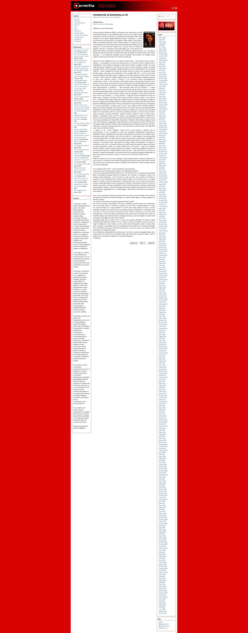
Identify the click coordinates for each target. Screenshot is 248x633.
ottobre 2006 (162, 521)
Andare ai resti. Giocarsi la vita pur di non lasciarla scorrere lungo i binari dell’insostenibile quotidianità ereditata (81, 88)
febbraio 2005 (162, 562)
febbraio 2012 (162, 391)
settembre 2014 (163, 328)
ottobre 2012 (162, 375)
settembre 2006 (163, 523)
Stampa (133, 243)
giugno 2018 (162, 237)
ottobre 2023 (162, 107)
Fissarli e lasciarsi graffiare (81, 97)
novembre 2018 (163, 227)
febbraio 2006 (162, 538)
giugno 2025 (162, 66)
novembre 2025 (163, 56)
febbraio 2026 (162, 50)
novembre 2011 (163, 397)
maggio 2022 (162, 141)
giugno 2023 (162, 115)
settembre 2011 (163, 401)
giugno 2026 (162, 42)
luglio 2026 (162, 39)
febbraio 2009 (162, 464)
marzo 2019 (162, 218)
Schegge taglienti (79, 33)
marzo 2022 (162, 145)
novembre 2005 (163, 544)
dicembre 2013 (163, 347)
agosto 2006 (162, 525)
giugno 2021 (162, 164)
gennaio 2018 (162, 247)
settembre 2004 (163, 572)
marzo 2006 (162, 536)
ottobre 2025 (162, 58)
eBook (150, 243)
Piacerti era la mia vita (80, 101)
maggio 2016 (162, 288)
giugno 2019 (162, 212)
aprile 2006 (162, 534)
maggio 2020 (162, 190)
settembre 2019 (163, 206)
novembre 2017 (163, 251)
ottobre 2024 (162, 82)
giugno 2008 (162, 481)
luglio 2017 (162, 259)
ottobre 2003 (162, 595)
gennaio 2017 (162, 271)
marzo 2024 (162, 96)
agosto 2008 (162, 477)
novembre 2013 (163, 349)
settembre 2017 (163, 255)
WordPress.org (163, 628)
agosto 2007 (162, 501)
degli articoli (163, 624)
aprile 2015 (162, 314)
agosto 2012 (162, 379)
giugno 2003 (162, 603)
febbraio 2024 (162, 98)
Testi (75, 27)
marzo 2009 (162, 462)
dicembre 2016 (163, 273)
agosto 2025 (162, 62)
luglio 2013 (162, 357)
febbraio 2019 (162, 220)
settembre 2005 (163, 548)
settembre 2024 (163, 84)
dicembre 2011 (163, 395)
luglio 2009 (162, 454)
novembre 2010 (163, 422)
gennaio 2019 (162, 222)
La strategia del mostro (80, 145)
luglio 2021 (162, 161)
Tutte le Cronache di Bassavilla (102, 24)
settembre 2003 (163, 597)
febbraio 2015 (162, 318)
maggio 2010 (162, 434)
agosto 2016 (162, 281)
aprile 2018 (162, 241)
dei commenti (164, 626)
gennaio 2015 (162, 320)
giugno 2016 (162, 286)
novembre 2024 (163, 80)
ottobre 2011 (162, 399)
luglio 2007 (162, 503)
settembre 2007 (163, 499)
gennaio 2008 (162, 491)
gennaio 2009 (162, 467)
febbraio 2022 (162, 147)
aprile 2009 (162, 460)
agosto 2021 (162, 159)
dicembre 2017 (163, 249)
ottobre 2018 (162, 229)
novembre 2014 (163, 324)
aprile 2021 (162, 168)
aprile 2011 (162, 412)
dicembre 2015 (163, 298)
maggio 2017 (162, 263)
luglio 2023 (162, 113)
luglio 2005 (162, 552)
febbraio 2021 (162, 172)
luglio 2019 (162, 210)
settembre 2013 (163, 353)
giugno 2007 (162, 505)
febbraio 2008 (162, 489)
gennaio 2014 (162, 345)
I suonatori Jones (79, 37)
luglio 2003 (162, 601)
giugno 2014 (162, 334)
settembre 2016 (163, 279)
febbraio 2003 (162, 611)
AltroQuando (77, 41)
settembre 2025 (163, 60)
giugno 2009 (162, 456)
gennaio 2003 (162, 613)
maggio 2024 (162, 92)
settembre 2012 (163, 377)
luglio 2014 (162, 332)
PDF (141, 243)
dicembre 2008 (163, 469)
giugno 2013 (162, 359)
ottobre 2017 (162, 253)
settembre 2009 (163, 450)
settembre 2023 (163, 109)
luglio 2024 (162, 88)
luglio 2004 (162, 576)
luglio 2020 (162, 186)
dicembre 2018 (163, 225)
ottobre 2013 (162, 351)
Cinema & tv (77, 31)
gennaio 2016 (162, 296)
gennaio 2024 (162, 100)
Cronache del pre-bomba (81, 35)
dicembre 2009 (163, 444)
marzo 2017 (162, 267)
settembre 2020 (163, 182)
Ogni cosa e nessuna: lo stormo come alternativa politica (81, 180)
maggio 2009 (162, 458)
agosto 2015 (162, 306)
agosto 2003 (162, 599)
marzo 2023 (162, 121)
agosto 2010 (162, 428)
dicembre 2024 (163, 78)
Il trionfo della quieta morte (81, 149)
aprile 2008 (162, 485)
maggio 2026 (162, 44)
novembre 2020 (163, 178)
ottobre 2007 (162, 497)
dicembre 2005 (163, 542)
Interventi (76, 19)
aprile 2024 (162, 94)
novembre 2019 (163, 202)
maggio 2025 (162, 68)
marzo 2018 (162, 243)
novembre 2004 (163, 568)
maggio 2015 (162, 312)
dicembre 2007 (163, 493)
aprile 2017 (162, 265)
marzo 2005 (162, 560)
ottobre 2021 (162, 155)
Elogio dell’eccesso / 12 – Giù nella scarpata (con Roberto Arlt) (81, 117)
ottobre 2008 (162, 473)
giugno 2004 (162, 578)
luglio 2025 (162, 64)
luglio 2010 (162, 430)
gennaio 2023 (162, 125)
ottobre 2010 (162, 424)
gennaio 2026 (162, 52)
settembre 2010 (163, 426)
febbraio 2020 (162, 196)
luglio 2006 (162, 528)
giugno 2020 (162, 188)
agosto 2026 (162, 37)
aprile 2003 (162, 607)
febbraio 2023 (162, 123)
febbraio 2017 (162, 269)
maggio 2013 (162, 361)
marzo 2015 (162, 316)
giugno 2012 (162, 383)
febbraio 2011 (162, 416)
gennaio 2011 (162, 418)
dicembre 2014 (163, 322)
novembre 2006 (163, 519)
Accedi (161, 622)
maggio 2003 (162, 605)
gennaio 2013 (162, 369)
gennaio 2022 (162, 149)
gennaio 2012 (162, 393)
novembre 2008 (163, 471)
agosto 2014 (162, 330)
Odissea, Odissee (79, 141)
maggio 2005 (162, 556)
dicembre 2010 (163, 420)
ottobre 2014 (162, 326)
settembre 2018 (163, 231)
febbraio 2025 (162, 74)
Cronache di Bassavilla (115, 17)
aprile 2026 (162, 46)
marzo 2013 (162, 365)
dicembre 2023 (163, 103)
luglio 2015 (162, 308)
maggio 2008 (162, 483)
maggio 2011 (162, 410)
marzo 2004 (162, 584)
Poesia (76, 29)
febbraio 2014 (162, 342)
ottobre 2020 (162, 180)
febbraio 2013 (162, 367)
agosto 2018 (162, 233)
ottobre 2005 (162, 546)
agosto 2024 (162, 86)
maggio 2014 (162, 336)
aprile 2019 (162, 216)
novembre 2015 (163, 300)
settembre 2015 (163, 304)
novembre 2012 (163, 373)
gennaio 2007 (162, 515)
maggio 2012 (162, 385)
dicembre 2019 (163, 200)
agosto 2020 (162, 184)
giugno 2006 (162, 530)
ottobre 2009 (162, 448)
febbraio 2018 (162, 245)
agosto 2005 (162, 550)
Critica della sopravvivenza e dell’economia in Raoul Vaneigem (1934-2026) (81, 68)
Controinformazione (79, 23)
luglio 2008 (162, 479)
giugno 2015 (162, 310)
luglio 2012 (162, 381)
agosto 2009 (162, 452)
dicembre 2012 (163, 371)
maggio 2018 (162, 239)
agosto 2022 (162, 135)
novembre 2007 (163, 495)
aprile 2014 (162, 338)
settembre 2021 (163, 157)
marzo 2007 (162, 511)
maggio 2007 (162, 507)
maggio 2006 (162, 532)
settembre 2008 (163, 475)
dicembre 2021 (163, 151)
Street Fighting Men (79, 190)
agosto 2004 (162, 574)
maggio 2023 (162, 117)
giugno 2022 (162, 139)
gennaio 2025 (162, 76)
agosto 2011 (162, 403)
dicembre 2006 (163, 517)
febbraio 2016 (162, 294)
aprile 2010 (162, 436)
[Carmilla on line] (124, 6)
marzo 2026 (162, 48)
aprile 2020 (162, 192)
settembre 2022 (163, 133)
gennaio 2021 (162, 174)
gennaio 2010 (162, 442)
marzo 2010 (162, 438)
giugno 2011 (162, 408)
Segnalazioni (77, 39)
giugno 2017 (162, 261)
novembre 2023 (163, 105)
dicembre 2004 (163, 566)
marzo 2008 (162, 487)
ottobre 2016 (162, 277)
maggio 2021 (162, 166)
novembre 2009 (163, 446)
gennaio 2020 (162, 198)
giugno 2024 (162, 90)
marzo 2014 (162, 340)
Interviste (76, 25)
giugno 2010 (162, 432)
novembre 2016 (163, 275)
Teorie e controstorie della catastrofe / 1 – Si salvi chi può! (81, 160)
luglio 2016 (162, 283)
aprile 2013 (162, 363)
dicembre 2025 (163, 54)
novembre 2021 (163, 153)
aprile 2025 (162, 70)
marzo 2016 (162, 292)
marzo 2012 (162, 389)
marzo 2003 (162, 609)
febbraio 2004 (162, 586)
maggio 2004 (162, 580)
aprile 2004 (162, 582)
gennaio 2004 (162, 589)
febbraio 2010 (162, 440)
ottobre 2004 (162, 570)
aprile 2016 (162, 290)
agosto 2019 (162, 208)
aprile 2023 (162, 119)
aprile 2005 (162, 558)
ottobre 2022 (162, 131)
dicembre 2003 (163, 591)
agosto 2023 (162, 111)
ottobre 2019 (162, 204)
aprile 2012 (162, 387)
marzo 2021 (162, 170)
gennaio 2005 (162, 564)
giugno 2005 (162, 554)
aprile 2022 (162, 143)
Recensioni (77, 21)
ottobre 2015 (162, 302)
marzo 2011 (162, 414)
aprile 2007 (162, 509)
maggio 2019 (162, 214)
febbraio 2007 (162, 513)
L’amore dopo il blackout (81, 164)
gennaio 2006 (162, 540)
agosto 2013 (162, 355)
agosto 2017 (162, 257)
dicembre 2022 (163, 127)
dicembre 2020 (163, 176)
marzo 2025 (162, 72)
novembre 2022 (163, 129)
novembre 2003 (163, 593)
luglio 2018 (162, 235)
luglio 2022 (162, 137)
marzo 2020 (162, 194)
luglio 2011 (162, 406)
